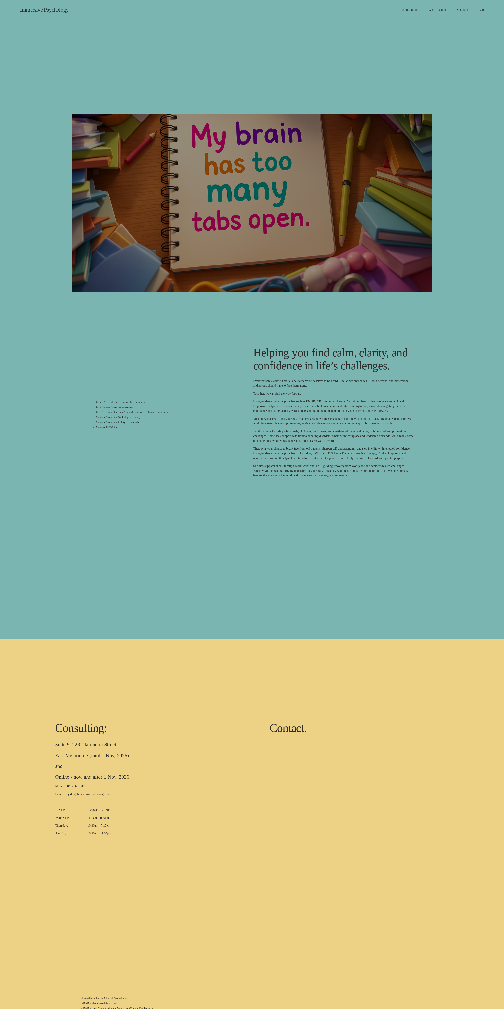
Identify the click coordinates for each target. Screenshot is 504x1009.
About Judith (410, 9)
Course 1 (462, 9)
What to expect (437, 9)
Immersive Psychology (44, 10)
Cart (481, 9)
